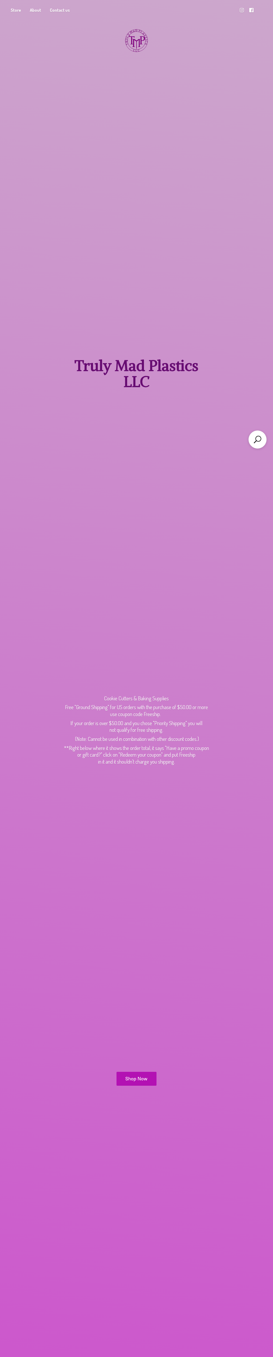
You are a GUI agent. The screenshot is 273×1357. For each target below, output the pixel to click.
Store (16, 10)
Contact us (60, 10)
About (35, 10)
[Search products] (257, 439)
